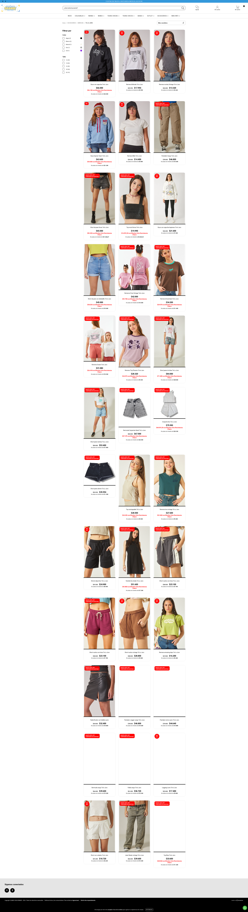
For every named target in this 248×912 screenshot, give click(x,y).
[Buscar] (183, 8)
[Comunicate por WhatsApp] (245, 908)
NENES (100, 16)
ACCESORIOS (162, 16)
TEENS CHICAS (112, 16)
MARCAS (81, 23)
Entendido (149, 909)
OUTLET (150, 16)
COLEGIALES (79, 16)
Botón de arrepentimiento (88, 900)
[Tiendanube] (237, 900)
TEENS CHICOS (128, 16)
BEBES (140, 16)
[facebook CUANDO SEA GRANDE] (5, 1)
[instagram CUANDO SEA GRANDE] (2, 1)
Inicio (64, 23)
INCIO (70, 16)
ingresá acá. (75, 900)
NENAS (91, 16)
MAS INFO (175, 16)
